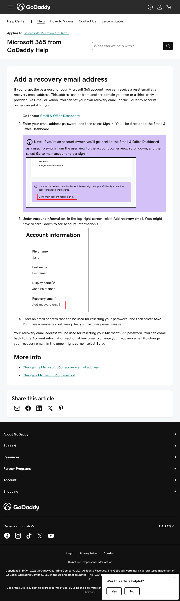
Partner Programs (17, 468)
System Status (112, 21)
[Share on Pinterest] (61, 408)
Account (10, 480)
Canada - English (17, 526)
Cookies (109, 553)
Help (41, 21)
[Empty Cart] (169, 7)
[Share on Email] (17, 408)
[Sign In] (159, 7)
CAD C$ (165, 526)
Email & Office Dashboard (60, 115)
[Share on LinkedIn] (39, 408)
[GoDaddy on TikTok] (28, 538)
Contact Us (87, 21)
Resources (11, 457)
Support (10, 445)
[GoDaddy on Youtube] (50, 538)
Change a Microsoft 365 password (49, 375)
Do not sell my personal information (90, 562)
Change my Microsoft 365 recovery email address (61, 367)
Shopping (11, 491)
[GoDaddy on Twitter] (39, 538)
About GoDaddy (16, 434)
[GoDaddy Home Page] (22, 507)
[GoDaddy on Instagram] (18, 538)
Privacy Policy (88, 553)
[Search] (168, 46)
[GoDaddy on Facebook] (7, 538)
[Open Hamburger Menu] (9, 7)
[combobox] (128, 46)
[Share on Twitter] (50, 408)
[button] (174, 578)
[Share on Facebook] (28, 408)
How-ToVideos (62, 21)
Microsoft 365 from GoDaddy (46, 33)
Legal (69, 553)
